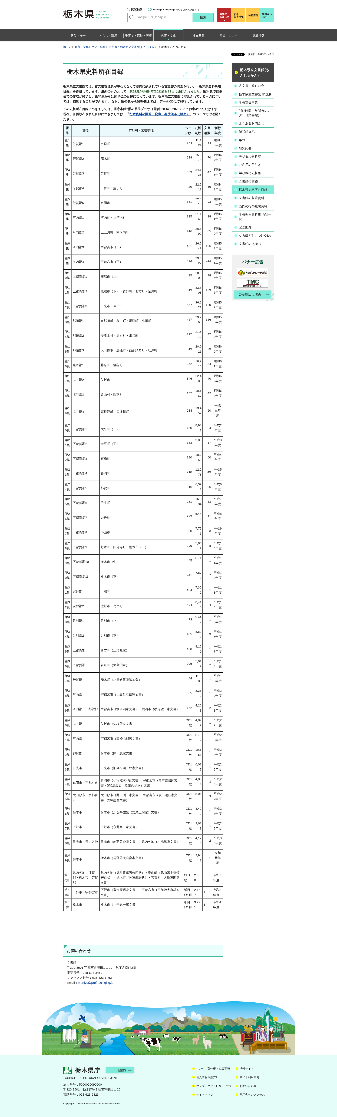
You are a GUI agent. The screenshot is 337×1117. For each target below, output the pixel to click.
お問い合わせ (248, 1086)
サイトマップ (204, 1094)
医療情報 (253, 15)
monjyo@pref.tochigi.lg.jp (95, 982)
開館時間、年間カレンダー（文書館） (254, 113)
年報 (242, 140)
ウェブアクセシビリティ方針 (214, 1086)
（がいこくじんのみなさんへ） (176, 9)
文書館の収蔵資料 (251, 198)
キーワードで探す (131, 17)
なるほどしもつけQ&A (255, 235)
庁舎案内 (120, 1070)
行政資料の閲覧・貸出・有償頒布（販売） (160, 114)
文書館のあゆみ (250, 244)
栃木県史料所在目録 (253, 189)
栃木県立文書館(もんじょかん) (139, 46)
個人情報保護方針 (207, 1077)
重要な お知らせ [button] (224, 15)
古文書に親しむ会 (251, 86)
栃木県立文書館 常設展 (255, 94)
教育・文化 (82, 46)
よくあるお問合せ (251, 123)
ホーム (67, 46)
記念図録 (245, 227)
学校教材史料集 (250, 173)
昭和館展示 (247, 131)
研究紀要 (245, 148)
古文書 (113, 46)
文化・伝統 (99, 46)
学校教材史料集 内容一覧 (255, 217)
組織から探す (267, 15)
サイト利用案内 (249, 1077)
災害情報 (239, 15)
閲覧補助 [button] (137, 9)
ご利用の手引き (250, 165)
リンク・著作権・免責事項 (213, 1068)
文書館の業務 (248, 181)
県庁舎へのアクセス (252, 1094)
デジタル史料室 (250, 156)
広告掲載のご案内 (250, 294)
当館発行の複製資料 (253, 206)
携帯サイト (247, 1068)
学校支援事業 (248, 102)
